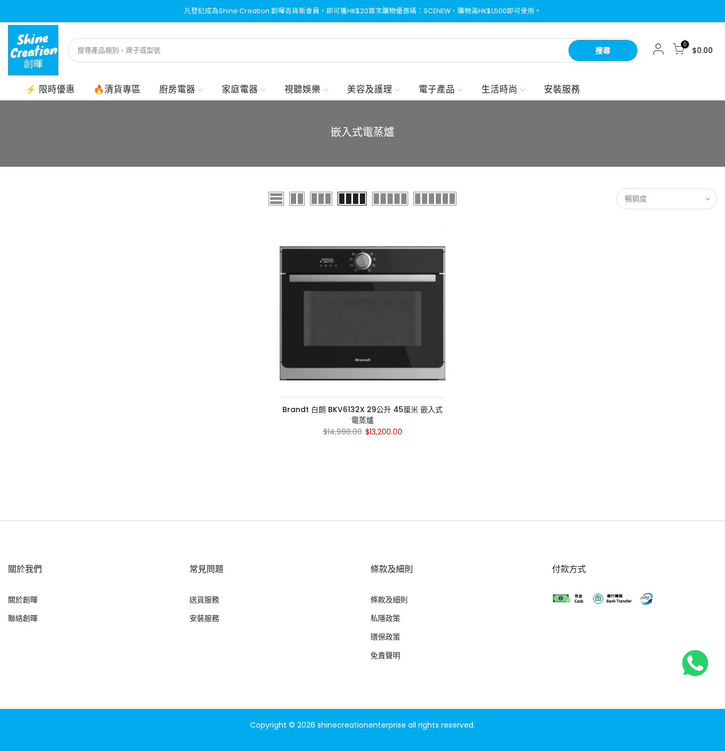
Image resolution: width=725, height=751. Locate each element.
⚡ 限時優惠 (50, 89)
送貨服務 (204, 599)
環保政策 (385, 636)
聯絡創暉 (23, 618)
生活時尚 (499, 89)
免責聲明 (385, 655)
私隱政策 (385, 618)
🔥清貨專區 (117, 89)
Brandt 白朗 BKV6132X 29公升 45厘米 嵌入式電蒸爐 (362, 414)
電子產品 (437, 89)
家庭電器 (240, 89)
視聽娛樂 (302, 89)
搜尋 (602, 50)
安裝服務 (562, 89)
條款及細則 (389, 599)
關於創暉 (23, 599)
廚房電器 (177, 89)
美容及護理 (369, 89)
